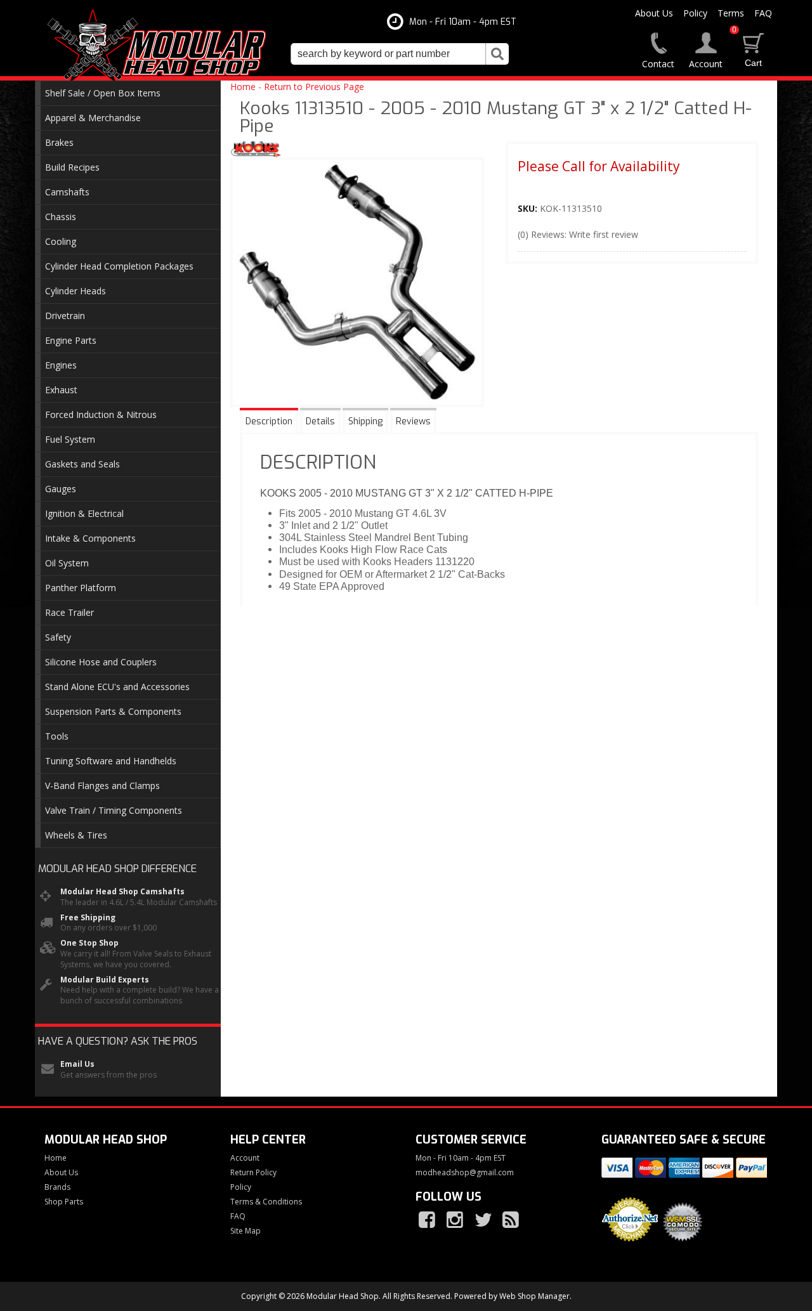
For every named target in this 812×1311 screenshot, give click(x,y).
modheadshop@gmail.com (465, 1172)
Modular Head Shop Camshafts (122, 892)
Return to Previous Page (314, 87)
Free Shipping (87, 918)
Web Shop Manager (534, 1296)
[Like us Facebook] (428, 1220)
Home (243, 87)
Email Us (77, 1064)
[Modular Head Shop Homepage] (161, 45)
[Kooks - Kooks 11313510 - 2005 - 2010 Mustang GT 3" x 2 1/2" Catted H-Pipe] (255, 150)
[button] (400, 54)
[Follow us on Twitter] (484, 1220)
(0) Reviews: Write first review (578, 234)
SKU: (529, 208)
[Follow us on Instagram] (456, 1220)
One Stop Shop (89, 943)
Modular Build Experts (104, 980)
